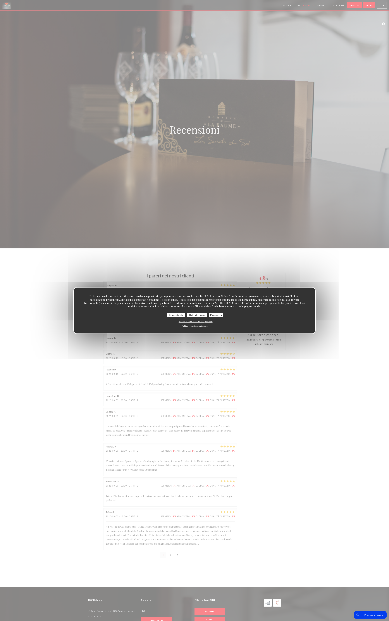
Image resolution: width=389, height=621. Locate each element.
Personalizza (216, 315)
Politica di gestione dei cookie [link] (195, 326)
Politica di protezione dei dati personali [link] (196, 321)
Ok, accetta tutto (176, 315)
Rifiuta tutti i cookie (196, 315)
